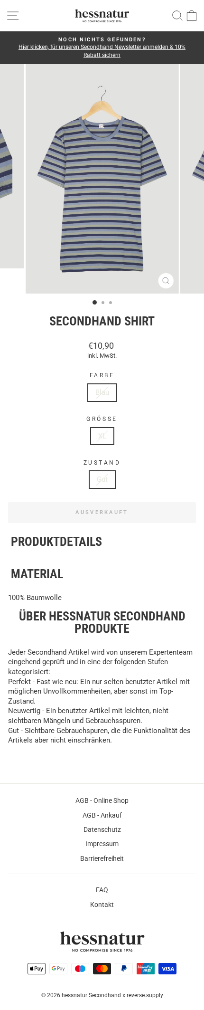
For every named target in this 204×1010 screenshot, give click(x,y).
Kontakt (102, 904)
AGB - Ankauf (102, 815)
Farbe (102, 375)
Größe (101, 419)
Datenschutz (102, 829)
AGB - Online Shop (102, 800)
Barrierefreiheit (102, 858)
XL (102, 436)
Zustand (102, 462)
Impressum (102, 844)
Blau (102, 392)
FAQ (102, 890)
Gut (102, 479)
